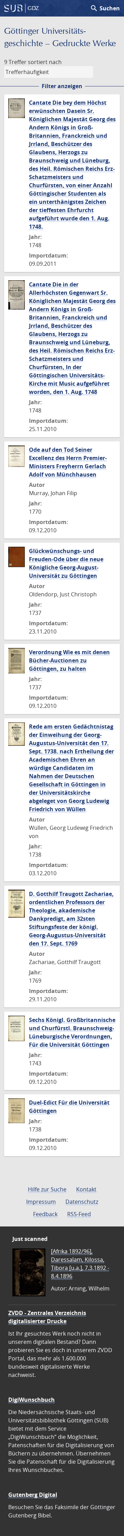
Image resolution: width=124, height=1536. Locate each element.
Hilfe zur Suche (47, 1189)
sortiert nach (45, 62)
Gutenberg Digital (32, 1494)
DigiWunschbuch (31, 1399)
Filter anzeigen (62, 86)
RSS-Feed (79, 1214)
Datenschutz (81, 1201)
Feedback (45, 1214)
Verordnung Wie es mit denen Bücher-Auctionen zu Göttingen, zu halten (69, 660)
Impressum (41, 1201)
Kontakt (86, 1189)
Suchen (105, 8)
